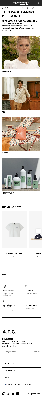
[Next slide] (38, 231)
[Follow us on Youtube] (13, 393)
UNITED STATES (14, 384)
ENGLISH (27, 384)
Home (4, 274)
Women (22, 4)
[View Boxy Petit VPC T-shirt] (14, 229)
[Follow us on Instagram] (3, 393)
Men (27, 4)
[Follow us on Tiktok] (8, 393)
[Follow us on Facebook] (17, 393)
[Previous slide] (3, 231)
